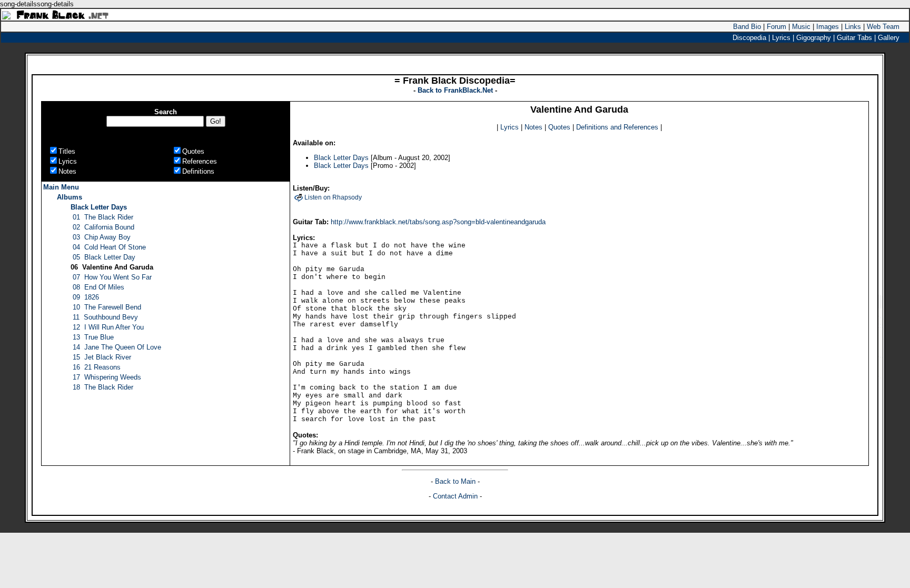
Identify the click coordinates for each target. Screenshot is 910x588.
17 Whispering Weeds (107, 377)
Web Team (883, 27)
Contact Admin (455, 496)
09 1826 (86, 297)
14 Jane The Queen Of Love (117, 347)
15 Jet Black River (102, 357)
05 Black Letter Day (104, 257)
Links (853, 27)
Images (827, 27)
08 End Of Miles (98, 287)
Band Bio (747, 27)
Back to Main (456, 481)
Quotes (559, 127)
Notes (533, 127)
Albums (69, 197)
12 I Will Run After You (108, 327)
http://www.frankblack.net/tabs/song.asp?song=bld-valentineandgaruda (438, 222)
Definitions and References (617, 127)
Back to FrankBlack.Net (456, 90)
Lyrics (509, 127)
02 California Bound (103, 227)
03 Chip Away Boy (102, 237)
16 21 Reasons (97, 367)
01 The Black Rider (103, 217)
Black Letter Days (99, 207)
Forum (776, 27)
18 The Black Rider (103, 387)
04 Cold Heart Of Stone (109, 247)
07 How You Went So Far (112, 277)
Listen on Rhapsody (333, 197)
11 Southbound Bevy (105, 317)
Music (801, 27)
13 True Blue (93, 337)
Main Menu (61, 187)
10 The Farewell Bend (107, 307)
